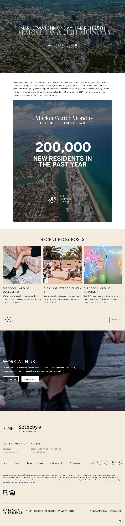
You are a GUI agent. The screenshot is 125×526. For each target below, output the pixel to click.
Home (5, 463)
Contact (90, 463)
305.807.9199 (9, 449)
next (12, 319)
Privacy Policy (115, 510)
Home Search (30, 379)
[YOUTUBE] (119, 462)
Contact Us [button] (11, 379)
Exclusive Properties (35, 463)
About (17, 463)
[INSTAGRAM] (106, 462)
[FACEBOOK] (99, 462)
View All (115, 320)
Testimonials (75, 463)
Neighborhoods (56, 463)
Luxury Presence (69, 510)
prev (6, 319)
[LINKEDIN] (113, 462)
